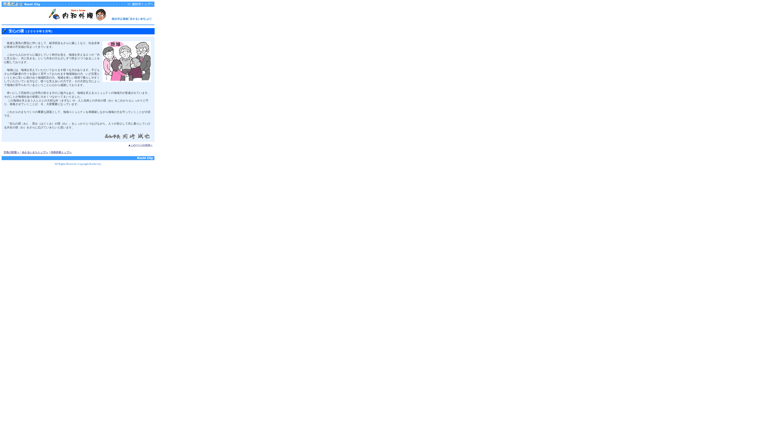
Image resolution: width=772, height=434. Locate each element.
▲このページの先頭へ (140, 145)
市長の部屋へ (11, 152)
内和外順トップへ (61, 152)
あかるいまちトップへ (35, 152)
